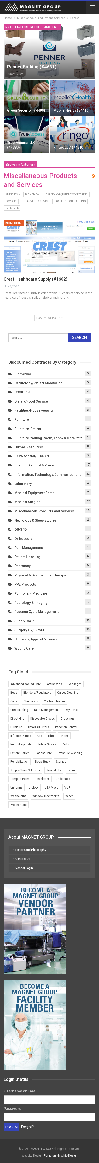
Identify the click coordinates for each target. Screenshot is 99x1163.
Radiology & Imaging (31, 603)
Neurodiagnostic (21, 744)
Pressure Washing (70, 753)
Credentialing (19, 710)
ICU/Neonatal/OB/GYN (31, 456)
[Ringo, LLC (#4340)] (72, 134)
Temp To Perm (19, 779)
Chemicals (31, 701)
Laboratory (23, 484)
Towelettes (42, 779)
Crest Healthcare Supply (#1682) (35, 279)
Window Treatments (45, 796)
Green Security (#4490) (26, 111)
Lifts (51, 735)
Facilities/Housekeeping (70, 201)
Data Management (46, 710)
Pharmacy (22, 566)
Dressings (67, 718)
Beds (13, 692)
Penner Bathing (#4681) (31, 66)
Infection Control (66, 727)
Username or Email (20, 1090)
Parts (65, 744)
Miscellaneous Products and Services (33, 27)
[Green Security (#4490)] (26, 97)
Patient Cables (20, 753)
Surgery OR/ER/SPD (29, 630)
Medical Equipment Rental (34, 493)
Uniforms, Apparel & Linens (35, 639)
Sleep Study (42, 761)
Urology (34, 787)
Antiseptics (54, 684)
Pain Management (28, 548)
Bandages (75, 684)
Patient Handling (27, 557)
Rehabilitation (19, 761)
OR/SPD (20, 529)
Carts (14, 701)
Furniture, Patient (27, 429)
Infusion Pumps (20, 735)
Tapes (71, 770)
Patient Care (44, 753)
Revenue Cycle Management (36, 612)
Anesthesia (13, 194)
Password (13, 1108)
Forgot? (27, 1126)
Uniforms (16, 787)
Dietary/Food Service (35, 201)
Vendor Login (24, 868)
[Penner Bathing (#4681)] (49, 51)
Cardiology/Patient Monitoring (67, 194)
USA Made (51, 787)
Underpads (63, 779)
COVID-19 (11, 201)
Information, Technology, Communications (47, 475)
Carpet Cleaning (67, 692)
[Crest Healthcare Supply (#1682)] (49, 246)
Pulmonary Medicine (30, 593)
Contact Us (22, 859)
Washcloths (18, 796)
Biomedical (32, 194)
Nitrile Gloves (47, 744)
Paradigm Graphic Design (61, 1155)
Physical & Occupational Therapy (40, 575)
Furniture (12, 208)
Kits (39, 735)
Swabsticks (54, 770)
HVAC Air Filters (38, 727)
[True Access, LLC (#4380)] (26, 134)
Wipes (69, 796)
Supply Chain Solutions (25, 770)
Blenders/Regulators (37, 692)
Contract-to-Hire (54, 701)
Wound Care (24, 648)
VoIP (67, 787)
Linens (64, 735)
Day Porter (72, 710)
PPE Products (25, 584)
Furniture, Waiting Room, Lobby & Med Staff (48, 438)
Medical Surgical (27, 502)
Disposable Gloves (42, 718)
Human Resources (29, 447)
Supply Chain (24, 621)
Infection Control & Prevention (38, 465)
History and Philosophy (30, 850)
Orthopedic (23, 539)
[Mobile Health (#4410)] (72, 97)
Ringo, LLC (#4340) (69, 147)
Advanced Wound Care (25, 684)
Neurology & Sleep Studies (35, 520)
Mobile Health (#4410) (71, 111)
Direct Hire (17, 718)
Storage (61, 761)
